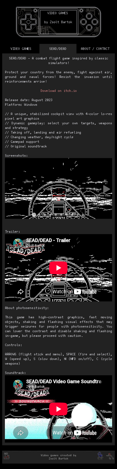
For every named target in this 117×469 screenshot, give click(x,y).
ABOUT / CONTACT (95, 49)
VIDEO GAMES (20, 49)
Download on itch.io (59, 91)
